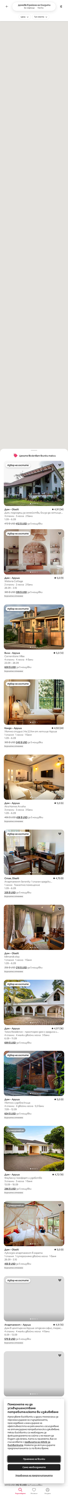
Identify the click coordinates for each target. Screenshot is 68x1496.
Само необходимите (34, 1467)
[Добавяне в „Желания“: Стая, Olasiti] (59, 833)
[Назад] (7, 6)
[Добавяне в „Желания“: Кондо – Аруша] (59, 683)
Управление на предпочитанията (34, 1475)
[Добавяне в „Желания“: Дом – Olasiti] (59, 464)
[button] (21, 523)
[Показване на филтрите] (61, 6)
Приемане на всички (34, 1459)
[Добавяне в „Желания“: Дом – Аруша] (59, 533)
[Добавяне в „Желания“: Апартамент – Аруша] (59, 1280)
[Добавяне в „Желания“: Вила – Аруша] (59, 608)
